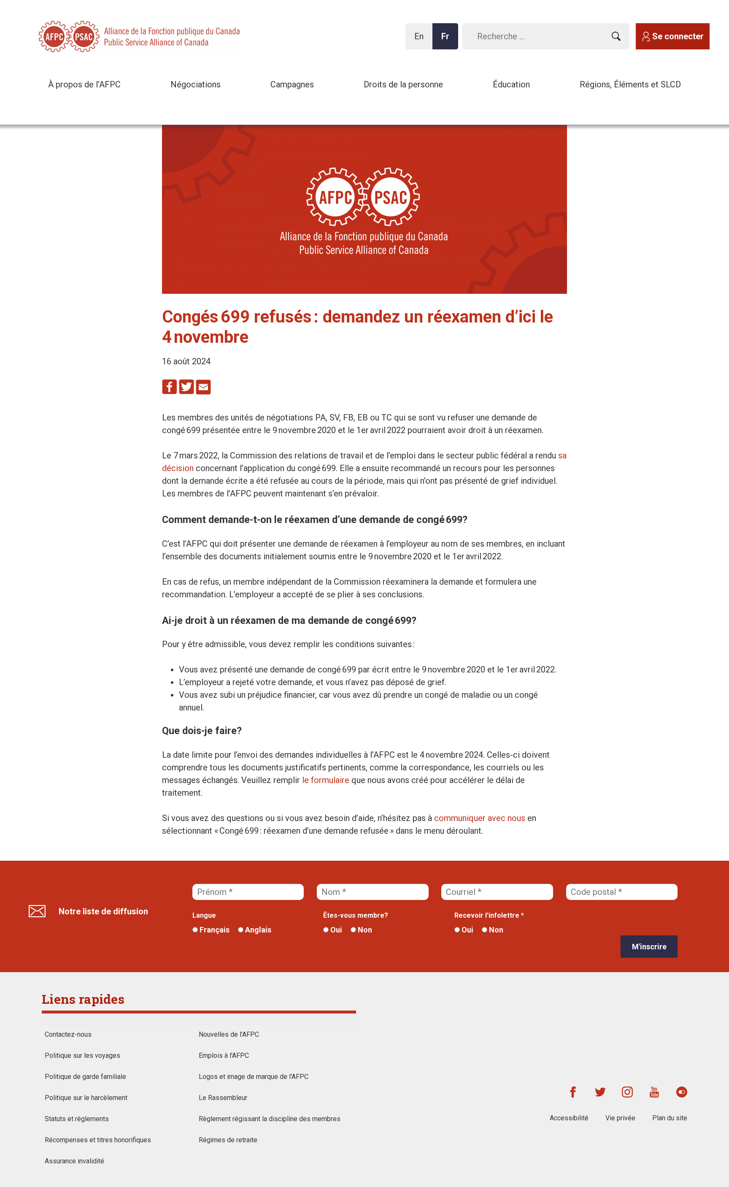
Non (364, 929)
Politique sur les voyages (82, 1055)
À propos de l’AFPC (84, 84)
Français (214, 929)
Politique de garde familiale (85, 1077)
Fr (447, 40)
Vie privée (620, 1118)
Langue (204, 915)
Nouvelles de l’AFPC (229, 1034)
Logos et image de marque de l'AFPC (253, 1077)
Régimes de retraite (228, 1140)
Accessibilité (569, 1118)
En (421, 40)
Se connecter (678, 36)
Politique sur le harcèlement (86, 1098)
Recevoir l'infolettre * (489, 915)
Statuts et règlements (77, 1119)
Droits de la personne (403, 84)
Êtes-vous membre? (355, 915)
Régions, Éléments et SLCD (630, 84)
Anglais (257, 929)
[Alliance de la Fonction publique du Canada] (93, 35)
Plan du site (669, 1118)
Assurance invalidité (74, 1161)
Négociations (195, 84)
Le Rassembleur (223, 1098)
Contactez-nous (68, 1034)
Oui (335, 929)
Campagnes (292, 84)
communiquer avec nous (479, 818)
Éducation (511, 84)
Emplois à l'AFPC (224, 1055)
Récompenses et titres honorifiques (98, 1140)
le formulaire (325, 780)
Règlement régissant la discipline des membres (269, 1119)
